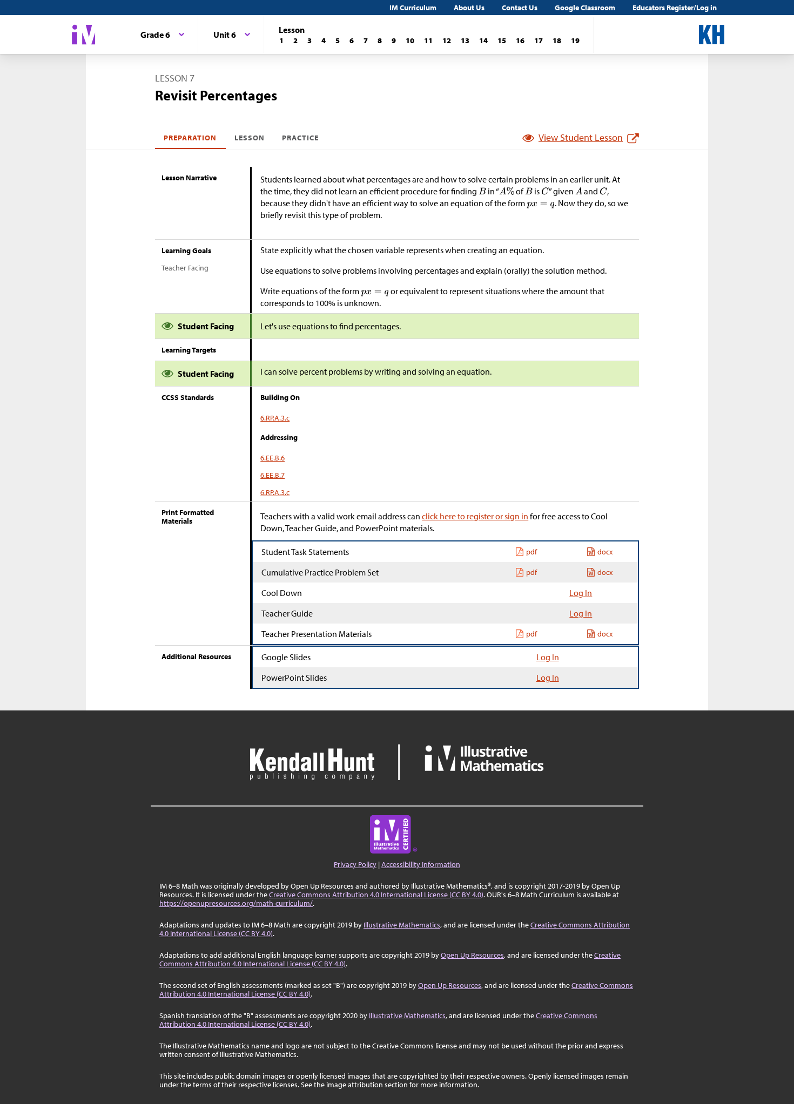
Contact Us (519, 7)
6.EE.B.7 (272, 475)
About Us (469, 7)
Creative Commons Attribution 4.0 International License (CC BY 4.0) (376, 894)
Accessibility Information (420, 864)
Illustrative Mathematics (402, 925)
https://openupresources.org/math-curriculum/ (236, 903)
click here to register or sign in (475, 516)
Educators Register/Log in (674, 7)
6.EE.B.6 (272, 457)
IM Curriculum (412, 7)
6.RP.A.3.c (275, 418)
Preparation (190, 138)
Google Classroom (585, 7)
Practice (300, 138)
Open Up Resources (472, 955)
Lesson (249, 138)
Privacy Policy (355, 864)
